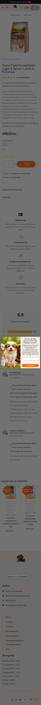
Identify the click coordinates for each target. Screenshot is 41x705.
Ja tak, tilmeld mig (30, 365)
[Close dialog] (39, 338)
